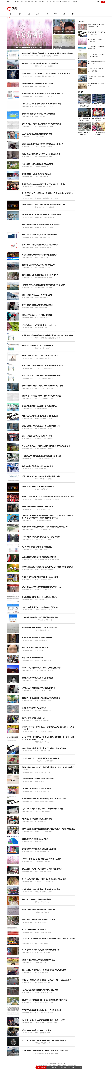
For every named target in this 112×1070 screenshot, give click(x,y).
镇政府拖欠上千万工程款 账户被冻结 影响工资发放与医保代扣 (44, 1000)
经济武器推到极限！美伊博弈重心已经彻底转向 (39, 557)
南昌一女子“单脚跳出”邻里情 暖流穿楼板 (37, 899)
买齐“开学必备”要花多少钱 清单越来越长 (37, 547)
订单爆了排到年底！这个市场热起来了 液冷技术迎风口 (41, 537)
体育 (37, 14)
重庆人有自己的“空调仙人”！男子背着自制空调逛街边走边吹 (44, 970)
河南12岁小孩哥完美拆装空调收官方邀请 (36, 788)
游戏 (29, 1)
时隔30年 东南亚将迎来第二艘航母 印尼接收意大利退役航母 (43, 285)
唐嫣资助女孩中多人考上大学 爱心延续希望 (37, 345)
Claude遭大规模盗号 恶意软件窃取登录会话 (38, 778)
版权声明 (59, 1065)
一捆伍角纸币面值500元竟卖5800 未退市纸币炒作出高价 (42, 809)
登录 (103, 1)
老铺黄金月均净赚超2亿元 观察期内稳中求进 (38, 486)
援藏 (36, 1)
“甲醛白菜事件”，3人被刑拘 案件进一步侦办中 (39, 325)
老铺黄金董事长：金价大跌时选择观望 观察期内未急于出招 (43, 204)
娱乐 (22, 1)
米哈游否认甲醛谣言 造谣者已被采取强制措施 (38, 114)
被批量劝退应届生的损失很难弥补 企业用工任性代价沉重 (42, 93)
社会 (28, 14)
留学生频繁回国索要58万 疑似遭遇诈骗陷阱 (37, 305)
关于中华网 (40, 1065)
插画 (40, 1)
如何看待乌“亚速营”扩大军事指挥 (34, 708)
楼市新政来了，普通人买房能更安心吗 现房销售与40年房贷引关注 (46, 73)
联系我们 (50, 1065)
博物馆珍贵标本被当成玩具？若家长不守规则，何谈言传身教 (44, 748)
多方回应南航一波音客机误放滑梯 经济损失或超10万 (41, 426)
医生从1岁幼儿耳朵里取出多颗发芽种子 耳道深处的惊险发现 (44, 879)
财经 (18, 1)
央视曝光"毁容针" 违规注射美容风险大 (36, 647)
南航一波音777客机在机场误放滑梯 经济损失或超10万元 (42, 386)
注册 (98, 1)
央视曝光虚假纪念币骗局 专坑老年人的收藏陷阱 (39, 255)
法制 (54, 1)
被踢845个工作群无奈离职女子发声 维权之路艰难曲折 (41, 396)
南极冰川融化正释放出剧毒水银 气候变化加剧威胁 (40, 245)
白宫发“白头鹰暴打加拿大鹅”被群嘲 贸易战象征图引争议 (42, 144)
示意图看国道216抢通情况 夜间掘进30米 (36, 174)
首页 (8, 1)
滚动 (73, 14)
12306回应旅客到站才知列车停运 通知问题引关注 (40, 617)
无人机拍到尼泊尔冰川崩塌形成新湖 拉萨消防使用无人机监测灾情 (46, 446)
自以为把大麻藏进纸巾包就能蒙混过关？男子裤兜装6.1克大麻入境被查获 (48, 829)
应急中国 (64, 1)
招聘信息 (55, 1065)
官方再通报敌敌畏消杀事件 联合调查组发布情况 (39, 597)
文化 (32, 1)
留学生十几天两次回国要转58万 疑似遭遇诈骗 (38, 688)
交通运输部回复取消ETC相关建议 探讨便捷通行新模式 (41, 476)
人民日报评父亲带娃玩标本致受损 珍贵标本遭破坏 (40, 416)
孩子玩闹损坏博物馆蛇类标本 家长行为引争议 (38, 919)
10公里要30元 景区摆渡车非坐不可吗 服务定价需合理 (41, 456)
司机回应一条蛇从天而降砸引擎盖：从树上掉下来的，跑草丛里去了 (46, 980)
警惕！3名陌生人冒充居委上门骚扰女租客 (37, 436)
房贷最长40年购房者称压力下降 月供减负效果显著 (40, 577)
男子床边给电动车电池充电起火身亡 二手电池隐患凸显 (41, 1010)
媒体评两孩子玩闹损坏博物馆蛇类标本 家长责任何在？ (41, 224)
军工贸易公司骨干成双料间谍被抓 (34, 929)
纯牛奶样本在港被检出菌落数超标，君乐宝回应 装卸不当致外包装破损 (47, 53)
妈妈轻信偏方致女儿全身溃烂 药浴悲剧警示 (37, 83)
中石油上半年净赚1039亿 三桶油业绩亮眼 (37, 315)
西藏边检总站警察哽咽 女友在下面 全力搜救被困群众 (41, 154)
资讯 (11, 1)
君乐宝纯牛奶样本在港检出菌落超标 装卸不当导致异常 (41, 376)
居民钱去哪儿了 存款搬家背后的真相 (35, 839)
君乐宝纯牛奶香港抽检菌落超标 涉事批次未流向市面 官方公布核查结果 (47, 335)
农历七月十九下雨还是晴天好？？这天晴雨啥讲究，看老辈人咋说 (45, 527)
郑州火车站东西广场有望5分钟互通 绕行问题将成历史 (41, 104)
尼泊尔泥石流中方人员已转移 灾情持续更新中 (38, 265)
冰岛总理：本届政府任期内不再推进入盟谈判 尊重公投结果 (43, 1020)
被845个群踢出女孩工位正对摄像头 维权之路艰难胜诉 (41, 124)
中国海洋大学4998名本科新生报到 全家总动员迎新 (40, 63)
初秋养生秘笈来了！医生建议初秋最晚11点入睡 (39, 849)
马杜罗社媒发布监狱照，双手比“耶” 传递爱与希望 (40, 355)
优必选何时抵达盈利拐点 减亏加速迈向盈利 (37, 466)
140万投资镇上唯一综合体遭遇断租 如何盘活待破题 (40, 758)
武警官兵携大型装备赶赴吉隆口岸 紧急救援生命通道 (41, 889)
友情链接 (69, 1065)
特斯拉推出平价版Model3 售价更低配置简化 (38, 295)
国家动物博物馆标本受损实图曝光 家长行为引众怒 (40, 275)
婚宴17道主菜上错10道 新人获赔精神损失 (37, 637)
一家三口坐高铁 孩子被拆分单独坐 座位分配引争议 (40, 607)
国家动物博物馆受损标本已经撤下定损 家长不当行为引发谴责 (44, 799)
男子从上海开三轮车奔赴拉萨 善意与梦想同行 (38, 909)
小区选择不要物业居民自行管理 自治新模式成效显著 (41, 698)
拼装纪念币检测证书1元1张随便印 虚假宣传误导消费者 (42, 869)
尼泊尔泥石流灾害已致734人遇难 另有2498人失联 (40, 990)
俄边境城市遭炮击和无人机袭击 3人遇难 (36, 1030)
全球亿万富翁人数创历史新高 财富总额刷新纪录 (39, 235)
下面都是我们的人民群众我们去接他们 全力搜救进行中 (41, 214)
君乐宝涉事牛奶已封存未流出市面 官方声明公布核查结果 (42, 365)
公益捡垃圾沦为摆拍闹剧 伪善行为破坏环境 (37, 164)
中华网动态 (73, 1065)
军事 (15, 1)
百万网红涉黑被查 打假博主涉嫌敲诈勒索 (37, 134)
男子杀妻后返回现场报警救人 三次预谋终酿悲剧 (39, 627)
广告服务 (45, 1065)
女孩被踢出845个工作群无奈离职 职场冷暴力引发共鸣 (41, 587)
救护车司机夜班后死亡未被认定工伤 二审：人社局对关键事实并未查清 (47, 567)
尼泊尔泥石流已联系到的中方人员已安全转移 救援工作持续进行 (45, 1050)
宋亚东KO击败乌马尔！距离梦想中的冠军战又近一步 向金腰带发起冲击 (48, 496)
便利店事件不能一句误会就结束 (33, 658)
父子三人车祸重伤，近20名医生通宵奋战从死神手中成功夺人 (44, 1040)
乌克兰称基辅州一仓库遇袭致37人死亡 (60, 1067)
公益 (47, 1)
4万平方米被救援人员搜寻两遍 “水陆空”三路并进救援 (41, 859)
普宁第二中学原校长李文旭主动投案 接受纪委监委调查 (41, 668)
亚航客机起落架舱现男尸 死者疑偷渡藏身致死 (38, 960)
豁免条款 (64, 1065)
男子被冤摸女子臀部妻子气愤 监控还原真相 (37, 506)
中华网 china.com (12, 8)
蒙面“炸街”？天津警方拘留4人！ (34, 718)
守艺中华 (58, 1)
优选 (50, 1)
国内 (11, 14)
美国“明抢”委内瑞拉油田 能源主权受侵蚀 (37, 819)
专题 (46, 14)
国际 (20, 14)
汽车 (25, 1)
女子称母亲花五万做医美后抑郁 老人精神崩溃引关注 (41, 950)
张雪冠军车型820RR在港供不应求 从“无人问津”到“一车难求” (44, 184)
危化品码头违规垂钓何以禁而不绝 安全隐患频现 (39, 406)
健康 (43, 1)
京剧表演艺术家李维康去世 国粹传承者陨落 (37, 678)
